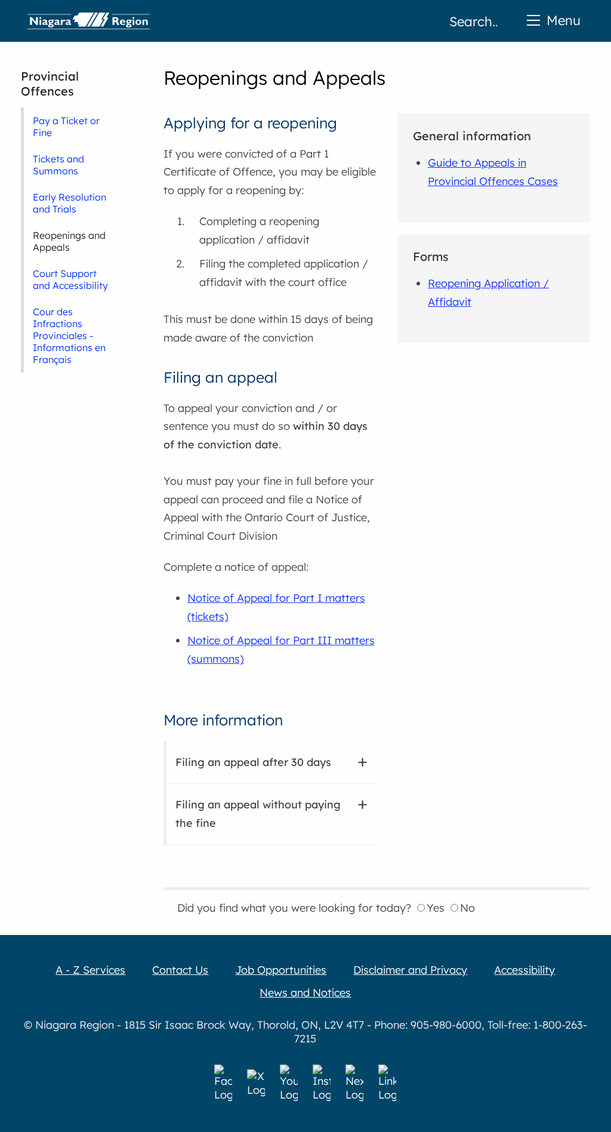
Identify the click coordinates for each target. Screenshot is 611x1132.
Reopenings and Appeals (69, 241)
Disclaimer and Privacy (410, 970)
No (467, 908)
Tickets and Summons (58, 165)
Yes (436, 908)
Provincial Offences (50, 84)
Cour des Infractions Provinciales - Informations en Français (69, 335)
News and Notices (305, 992)
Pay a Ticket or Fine (66, 127)
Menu (564, 20)
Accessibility (524, 970)
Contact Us (180, 970)
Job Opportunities (280, 970)
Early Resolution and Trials (69, 203)
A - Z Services (90, 970)
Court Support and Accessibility (70, 279)
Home (88, 21)
